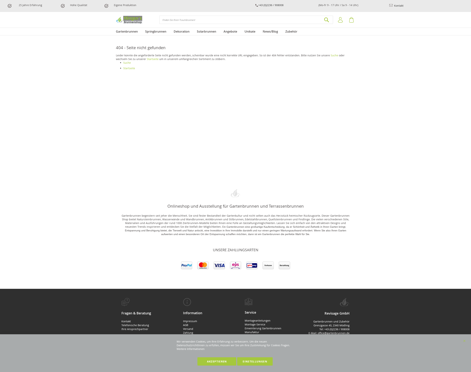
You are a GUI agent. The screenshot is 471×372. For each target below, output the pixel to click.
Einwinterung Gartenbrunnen (263, 328)
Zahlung (188, 332)
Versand (188, 329)
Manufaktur (252, 332)
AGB (185, 325)
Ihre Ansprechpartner (134, 329)
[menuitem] (128, 31)
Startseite (153, 59)
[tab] (143, 314)
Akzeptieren (217, 361)
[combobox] (246, 20)
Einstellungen (255, 361)
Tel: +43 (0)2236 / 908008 (334, 329)
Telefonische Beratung (135, 325)
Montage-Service (255, 324)
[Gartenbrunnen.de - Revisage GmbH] (129, 20)
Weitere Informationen (191, 349)
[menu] (235, 31)
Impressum (190, 321)
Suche (334, 55)
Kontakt (398, 5)
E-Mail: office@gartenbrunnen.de (329, 333)
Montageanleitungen (257, 320)
